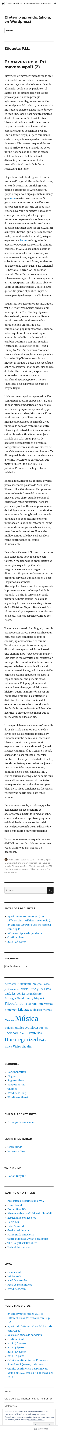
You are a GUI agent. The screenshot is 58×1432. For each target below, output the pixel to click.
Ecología (10, 998)
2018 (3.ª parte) (16, 1347)
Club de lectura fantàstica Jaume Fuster (28, 1398)
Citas (47, 989)
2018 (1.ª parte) (16, 1355)
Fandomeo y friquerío (31, 998)
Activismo (11, 983)
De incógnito (34, 993)
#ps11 (48, 859)
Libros (23, 1009)
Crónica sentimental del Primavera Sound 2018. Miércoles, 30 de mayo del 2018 (30, 1373)
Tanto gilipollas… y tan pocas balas (27, 1238)
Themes (12, 1088)
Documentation (16, 1071)
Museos (9, 1020)
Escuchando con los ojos (21, 1217)
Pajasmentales (14, 1027)
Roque (23, 240)
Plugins (11, 1076)
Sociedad (11, 1033)
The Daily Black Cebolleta (22, 1242)
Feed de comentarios (19, 1284)
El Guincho (9, 863)
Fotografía (31, 1003)
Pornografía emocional (20, 1122)
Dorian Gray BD (16, 1175)
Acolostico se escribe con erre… (25, 1200)
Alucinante (24, 984)
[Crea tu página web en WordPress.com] (29, 3)
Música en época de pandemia (25, 933)
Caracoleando (15, 1205)
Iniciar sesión (15, 1276)
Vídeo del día (22, 1046)
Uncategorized (21, 1040)
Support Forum (16, 1084)
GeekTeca (13, 1221)
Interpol (33, 863)
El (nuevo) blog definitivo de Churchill (29, 1213)
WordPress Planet (17, 1097)
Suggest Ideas (15, 1080)
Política (31, 1027)
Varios (43, 1040)
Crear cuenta (14, 1272)
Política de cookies (36, 1420)
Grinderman (22, 863)
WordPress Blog (16, 1092)
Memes (47, 1009)
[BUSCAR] (50, 890)
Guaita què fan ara (18, 1230)
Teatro (23, 1033)
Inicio (7, 1391)
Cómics (21, 993)
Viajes (8, 1046)
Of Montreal (17, 866)
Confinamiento (16, 937)
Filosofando (14, 1004)
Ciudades (10, 993)
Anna (12, 198)
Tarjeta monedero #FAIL (41, 866)
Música (39, 859)
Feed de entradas (17, 1280)
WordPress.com (16, 1288)
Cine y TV (36, 989)
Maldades (36, 1009)
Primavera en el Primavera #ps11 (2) (25, 64)
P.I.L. (26, 866)
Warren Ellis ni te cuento (34, 869)
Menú (9, 30)
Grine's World (15, 1226)
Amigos (37, 983)
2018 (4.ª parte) (16, 941)
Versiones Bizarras (18, 1151)
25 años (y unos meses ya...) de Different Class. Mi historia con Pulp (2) (28, 1318)
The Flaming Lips (12, 869)
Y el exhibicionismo (18, 1247)
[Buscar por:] (25, 890)
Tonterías (35, 1033)
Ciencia (24, 989)
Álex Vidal (14, 859)
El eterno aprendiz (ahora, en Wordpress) (27, 19)
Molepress (10, 1406)
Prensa (43, 1027)
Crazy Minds (14, 1146)
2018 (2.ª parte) (16, 1351)
